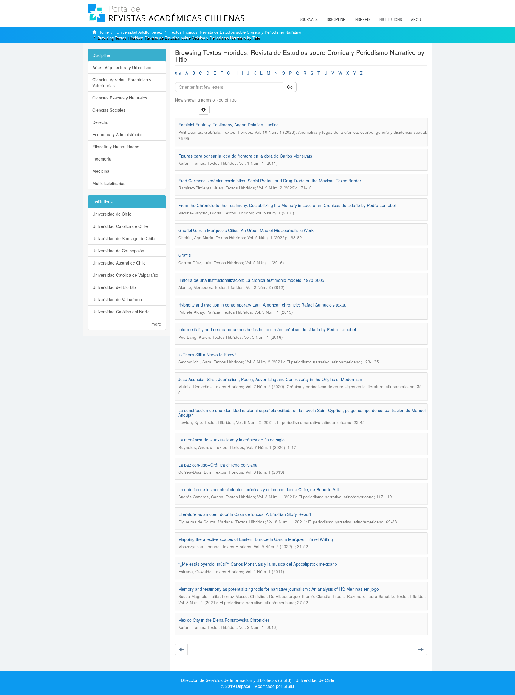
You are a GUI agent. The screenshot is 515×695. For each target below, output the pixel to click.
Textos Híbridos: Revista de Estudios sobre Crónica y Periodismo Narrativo (235, 32)
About (417, 19)
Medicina (100, 171)
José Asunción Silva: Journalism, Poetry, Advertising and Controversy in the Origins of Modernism (270, 379)
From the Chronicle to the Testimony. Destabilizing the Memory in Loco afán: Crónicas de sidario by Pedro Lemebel (287, 205)
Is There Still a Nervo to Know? (207, 354)
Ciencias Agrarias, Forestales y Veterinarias (121, 82)
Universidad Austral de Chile (119, 263)
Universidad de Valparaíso (117, 299)
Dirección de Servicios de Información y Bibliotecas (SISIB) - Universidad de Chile (257, 680)
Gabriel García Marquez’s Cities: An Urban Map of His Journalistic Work (246, 230)
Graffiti (184, 255)
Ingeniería (101, 159)
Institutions (390, 19)
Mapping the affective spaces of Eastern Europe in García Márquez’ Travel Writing (255, 539)
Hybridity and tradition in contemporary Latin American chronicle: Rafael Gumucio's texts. (262, 305)
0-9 (178, 73)
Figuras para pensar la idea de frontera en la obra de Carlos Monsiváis (245, 156)
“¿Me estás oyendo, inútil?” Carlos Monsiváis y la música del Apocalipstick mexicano (257, 564)
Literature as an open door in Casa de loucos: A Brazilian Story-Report (244, 514)
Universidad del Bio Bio (114, 287)
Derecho (100, 122)
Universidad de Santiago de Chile (123, 238)
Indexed (362, 19)
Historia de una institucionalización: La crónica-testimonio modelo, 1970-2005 (251, 280)
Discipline (336, 19)
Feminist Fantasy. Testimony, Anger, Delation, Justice (228, 125)
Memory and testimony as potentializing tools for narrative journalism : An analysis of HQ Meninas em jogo (278, 589)
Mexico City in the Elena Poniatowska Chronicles (224, 620)
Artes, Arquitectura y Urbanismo (122, 67)
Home (103, 32)
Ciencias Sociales (108, 110)
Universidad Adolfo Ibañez (139, 32)
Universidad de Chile (111, 214)
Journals (309, 19)
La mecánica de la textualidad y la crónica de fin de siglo (231, 440)
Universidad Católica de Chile (120, 226)
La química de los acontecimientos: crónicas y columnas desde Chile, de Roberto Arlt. (259, 489)
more (156, 324)
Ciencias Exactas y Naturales (119, 98)
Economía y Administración (118, 134)
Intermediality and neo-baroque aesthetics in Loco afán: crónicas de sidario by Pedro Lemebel (267, 329)
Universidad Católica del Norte (121, 312)
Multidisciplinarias (108, 183)
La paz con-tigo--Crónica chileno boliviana (218, 465)
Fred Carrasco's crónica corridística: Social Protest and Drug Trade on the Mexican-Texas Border (269, 181)
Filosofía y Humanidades (115, 147)
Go (290, 87)
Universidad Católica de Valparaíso (125, 275)
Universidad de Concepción (118, 251)
